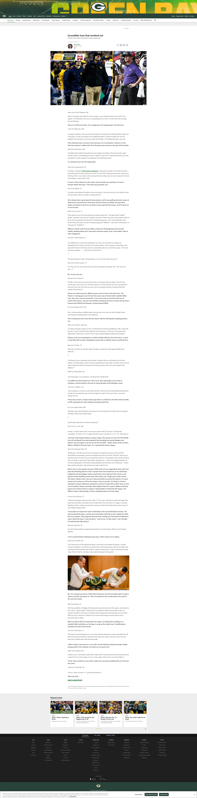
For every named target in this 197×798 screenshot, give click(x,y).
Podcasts (65, 755)
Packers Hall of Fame (95, 755)
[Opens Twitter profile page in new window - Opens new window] (75, 48)
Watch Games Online (65, 760)
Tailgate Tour (126, 745)
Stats (33, 752)
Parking (95, 750)
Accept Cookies (164, 794)
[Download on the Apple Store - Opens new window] (93, 779)
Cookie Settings (138, 794)
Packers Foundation (127, 755)
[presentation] (146, 729)
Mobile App (48, 757)
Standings (33, 750)
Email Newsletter (48, 760)
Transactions (33, 747)
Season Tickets (162, 745)
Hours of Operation (96, 747)
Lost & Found (95, 770)
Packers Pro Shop (95, 762)
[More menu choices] (67, 16)
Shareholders (126, 757)
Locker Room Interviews (65, 750)
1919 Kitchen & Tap (96, 765)
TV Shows (65, 757)
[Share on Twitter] (121, 46)
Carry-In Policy (144, 747)
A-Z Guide (96, 742)
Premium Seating (162, 747)
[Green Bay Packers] (98, 786)
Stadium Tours (96, 752)
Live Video (65, 747)
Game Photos (81, 742)
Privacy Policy (73, 796)
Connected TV (65, 745)
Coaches (33, 745)
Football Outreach (126, 752)
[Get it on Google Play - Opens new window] (103, 780)
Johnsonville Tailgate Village (144, 755)
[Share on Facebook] (118, 46)
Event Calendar (111, 745)
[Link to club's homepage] (4, 16)
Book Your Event (95, 757)
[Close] (194, 794)
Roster (33, 742)
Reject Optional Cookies (151, 794)
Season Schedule (111, 742)
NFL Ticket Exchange (162, 755)
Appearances (126, 742)
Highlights (65, 742)
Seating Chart (144, 750)
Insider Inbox (48, 742)
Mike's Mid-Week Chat (48, 752)
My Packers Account (162, 742)
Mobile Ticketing (162, 750)
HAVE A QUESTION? (75, 680)
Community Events (127, 747)
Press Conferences (65, 752)
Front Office (33, 755)
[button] (96, 728)
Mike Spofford (77, 44)
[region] (98, 794)
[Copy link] (127, 45)
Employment (95, 760)
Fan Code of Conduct (144, 752)
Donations (127, 750)
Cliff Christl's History (48, 745)
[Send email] (124, 46)
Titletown (96, 767)
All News (48, 755)
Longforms (48, 747)
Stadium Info (95, 745)
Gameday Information (144, 742)
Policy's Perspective (48, 750)
